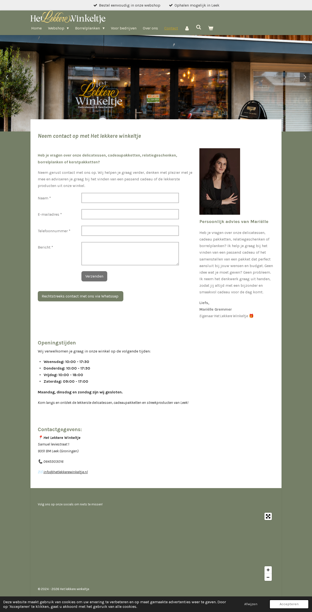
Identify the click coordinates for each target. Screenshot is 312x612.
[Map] (156, 546)
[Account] (187, 28)
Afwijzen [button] (250, 604)
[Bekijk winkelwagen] (210, 28)
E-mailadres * (50, 214)
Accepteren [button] (289, 604)
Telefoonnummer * (54, 231)
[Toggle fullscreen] (268, 516)
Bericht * (45, 247)
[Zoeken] (199, 27)
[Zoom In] (268, 570)
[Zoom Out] (268, 577)
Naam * (44, 198)
